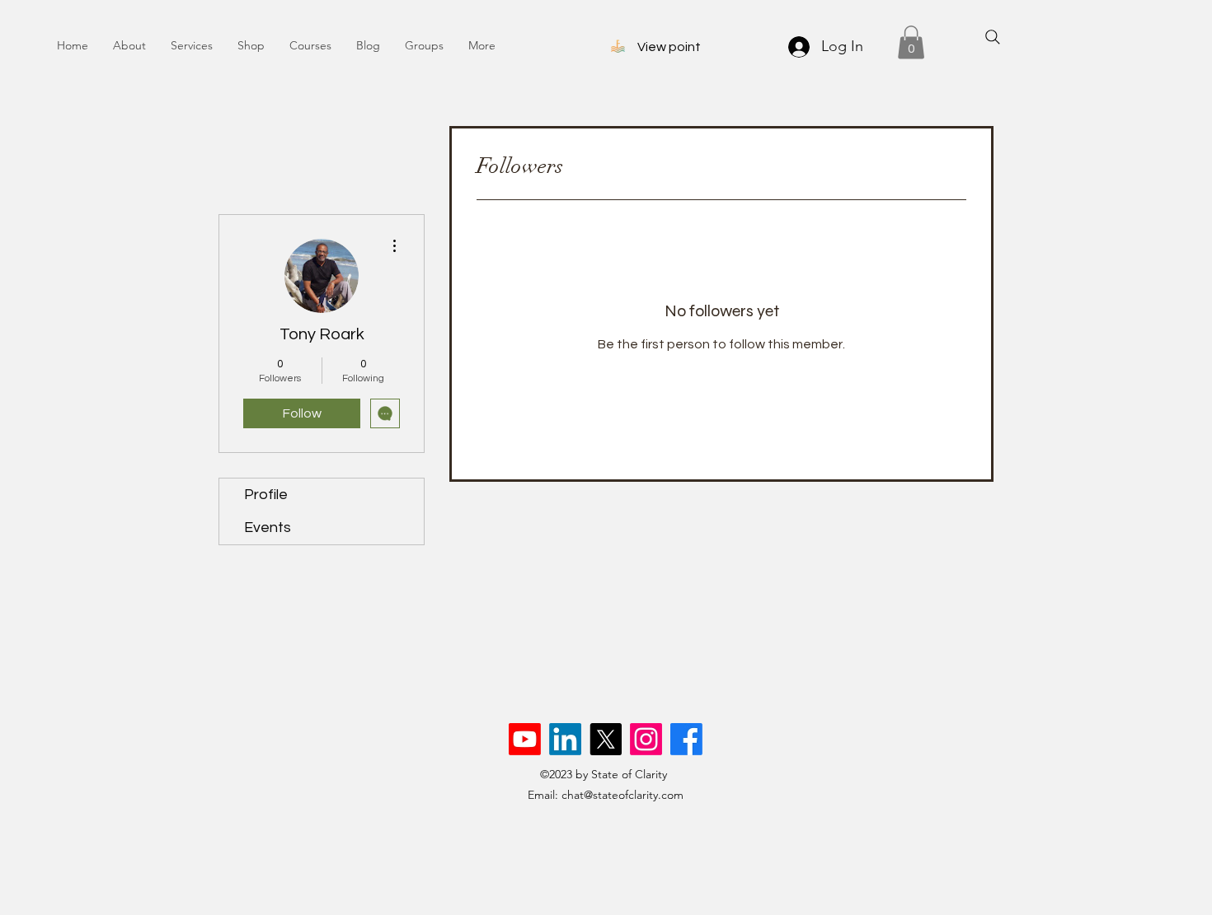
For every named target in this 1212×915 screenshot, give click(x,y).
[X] (606, 739)
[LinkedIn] (565, 739)
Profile (266, 494)
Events (267, 527)
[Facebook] (686, 739)
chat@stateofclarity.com (622, 794)
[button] (911, 42)
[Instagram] (646, 739)
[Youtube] (525, 739)
